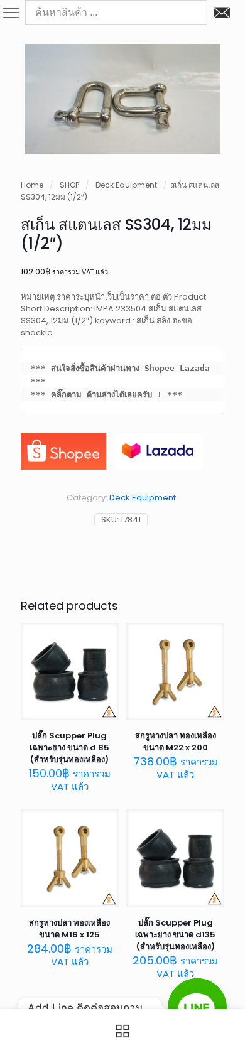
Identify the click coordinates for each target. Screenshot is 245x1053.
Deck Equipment (126, 185)
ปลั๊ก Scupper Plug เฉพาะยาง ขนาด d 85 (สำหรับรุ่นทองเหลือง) (69, 747)
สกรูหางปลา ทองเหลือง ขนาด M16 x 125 (69, 929)
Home (32, 185)
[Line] (197, 1007)
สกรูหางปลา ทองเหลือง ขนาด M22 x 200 (175, 741)
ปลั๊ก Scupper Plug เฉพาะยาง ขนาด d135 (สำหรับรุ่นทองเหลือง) (175, 935)
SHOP (69, 185)
